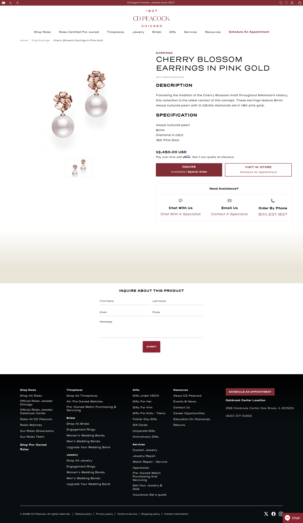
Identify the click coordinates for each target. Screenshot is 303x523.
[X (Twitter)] (266, 515)
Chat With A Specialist (180, 214)
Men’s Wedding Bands (83, 441)
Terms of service (127, 514)
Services (190, 32)
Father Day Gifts (145, 419)
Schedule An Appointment (249, 32)
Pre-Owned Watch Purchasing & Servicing (91, 408)
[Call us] (10, 2)
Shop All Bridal (77, 424)
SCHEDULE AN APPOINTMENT (250, 391)
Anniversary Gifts (146, 437)
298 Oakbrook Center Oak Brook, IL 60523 (260, 408)
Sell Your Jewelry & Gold (147, 487)
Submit (151, 346)
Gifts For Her (142, 401)
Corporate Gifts (144, 431)
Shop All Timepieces (82, 396)
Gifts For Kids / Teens (149, 413)
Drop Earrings (41, 40)
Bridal (156, 32)
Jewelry (138, 32)
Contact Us (181, 407)
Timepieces (115, 32)
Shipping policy (150, 514)
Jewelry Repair (144, 456)
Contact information (176, 514)
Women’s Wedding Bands (85, 435)
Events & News (184, 401)
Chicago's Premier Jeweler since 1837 (151, 2)
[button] (281, 3)
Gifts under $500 (146, 396)
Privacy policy (104, 514)
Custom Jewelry (145, 450)
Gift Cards (140, 425)
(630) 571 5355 (239, 416)
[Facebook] (273, 515)
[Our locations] (17, 2)
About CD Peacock (187, 396)
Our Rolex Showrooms (37, 431)
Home (24, 40)
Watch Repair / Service (150, 462)
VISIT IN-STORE (258, 169)
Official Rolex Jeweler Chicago (37, 402)
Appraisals (141, 468)
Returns (179, 425)
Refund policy (83, 514)
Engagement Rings (80, 429)
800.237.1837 (272, 214)
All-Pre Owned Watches (84, 401)
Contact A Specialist (229, 214)
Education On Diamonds (191, 419)
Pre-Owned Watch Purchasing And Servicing (147, 476)
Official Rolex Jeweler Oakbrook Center (36, 411)
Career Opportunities (189, 413)
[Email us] (3, 2)
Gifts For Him (143, 407)
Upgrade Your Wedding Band (88, 447)
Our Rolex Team (32, 437)
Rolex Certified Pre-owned (79, 32)
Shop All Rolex (31, 396)
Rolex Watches (31, 425)
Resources (213, 32)
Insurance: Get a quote (149, 495)
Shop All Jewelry (79, 460)
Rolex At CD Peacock (36, 419)
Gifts (172, 32)
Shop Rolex (42, 32)
